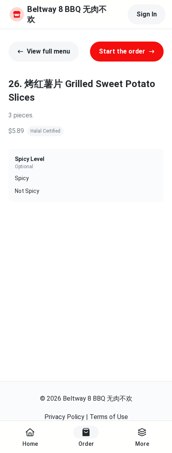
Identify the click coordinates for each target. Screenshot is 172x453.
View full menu (48, 51)
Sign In (146, 14)
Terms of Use (109, 417)
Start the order (122, 51)
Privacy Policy (64, 417)
